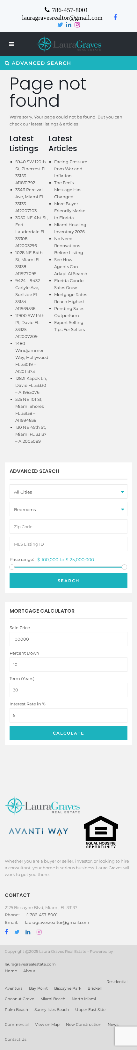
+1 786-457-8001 (41, 914)
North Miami (84, 998)
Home (11, 970)
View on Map (47, 1024)
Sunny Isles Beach (51, 1009)
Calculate (68, 733)
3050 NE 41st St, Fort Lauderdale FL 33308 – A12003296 (31, 231)
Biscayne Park (67, 988)
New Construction (83, 1024)
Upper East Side (90, 1009)
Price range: (22, 559)
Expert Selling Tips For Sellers (70, 329)
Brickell (95, 988)
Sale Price (20, 628)
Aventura (14, 988)
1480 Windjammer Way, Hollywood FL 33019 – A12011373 (31, 357)
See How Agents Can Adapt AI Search (70, 266)
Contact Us (15, 1039)
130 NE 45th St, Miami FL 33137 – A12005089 (31, 434)
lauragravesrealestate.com (30, 964)
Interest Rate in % (28, 704)
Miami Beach (52, 998)
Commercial (17, 1024)
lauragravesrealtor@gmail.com (57, 922)
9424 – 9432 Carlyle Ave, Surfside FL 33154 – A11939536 (27, 294)
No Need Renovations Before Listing (69, 245)
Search (69, 580)
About (29, 970)
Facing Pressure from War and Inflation (70, 168)
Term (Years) (22, 678)
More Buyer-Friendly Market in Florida (70, 210)
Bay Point (38, 988)
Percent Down (24, 653)
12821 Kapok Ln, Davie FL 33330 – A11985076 (31, 385)
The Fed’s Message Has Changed (67, 189)
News (113, 1024)
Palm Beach (16, 1009)
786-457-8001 (70, 9)
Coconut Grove (19, 998)
